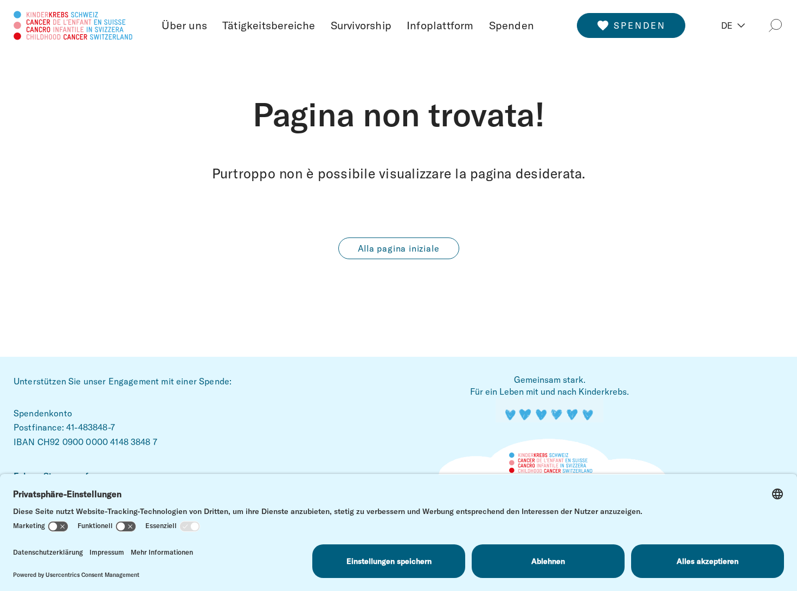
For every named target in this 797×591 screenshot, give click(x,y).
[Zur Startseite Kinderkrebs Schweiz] (73, 23)
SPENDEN (640, 25)
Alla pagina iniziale (399, 248)
